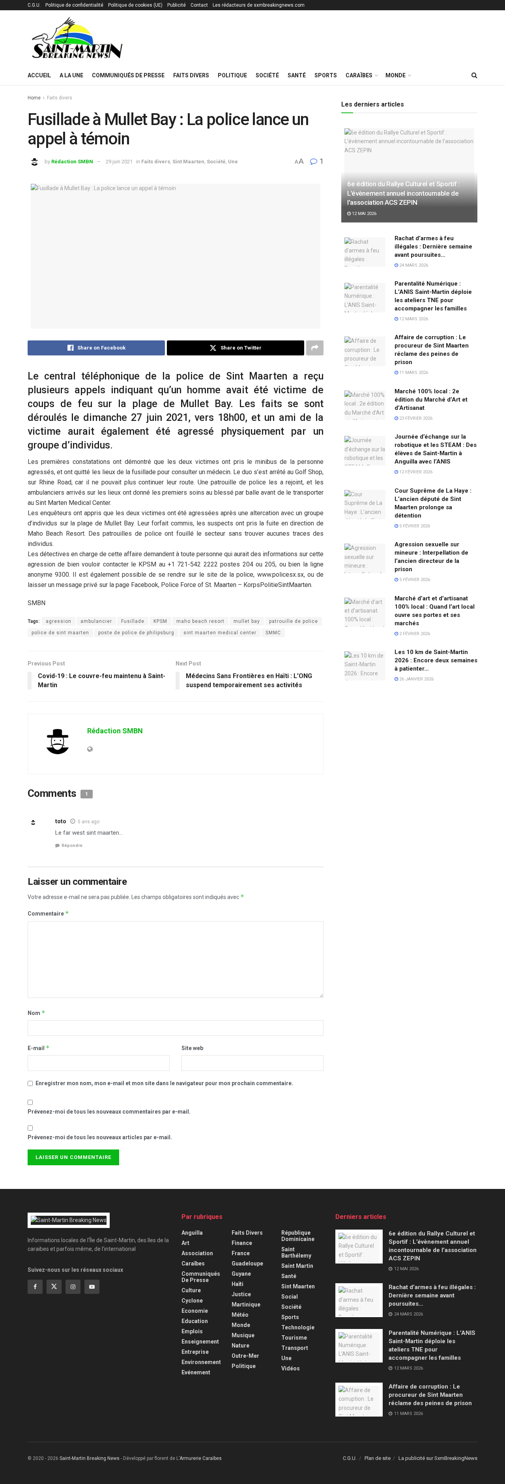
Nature (240, 1345)
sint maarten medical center (219, 632)
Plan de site (378, 1458)
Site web (192, 1048)
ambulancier (96, 621)
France (241, 1253)
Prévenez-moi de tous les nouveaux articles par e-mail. (100, 1137)
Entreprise (195, 1352)
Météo (240, 1315)
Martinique (246, 1304)
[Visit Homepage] (77, 38)
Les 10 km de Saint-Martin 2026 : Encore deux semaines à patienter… (436, 660)
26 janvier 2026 (416, 679)
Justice (241, 1294)
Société (267, 75)
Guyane (241, 1274)
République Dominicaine (297, 1236)
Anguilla (192, 1233)
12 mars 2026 (413, 318)
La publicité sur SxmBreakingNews (437, 1458)
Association (197, 1253)
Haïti (237, 1284)
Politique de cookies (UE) (135, 5)
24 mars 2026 (413, 265)
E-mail (39, 1048)
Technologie (297, 1327)
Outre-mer (245, 1356)
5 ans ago (88, 821)
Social (289, 1296)
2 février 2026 (414, 633)
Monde (395, 75)
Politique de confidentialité (74, 5)
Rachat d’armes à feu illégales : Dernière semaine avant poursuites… (433, 246)
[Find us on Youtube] (91, 1287)
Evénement (195, 1372)
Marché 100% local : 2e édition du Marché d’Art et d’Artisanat (431, 399)
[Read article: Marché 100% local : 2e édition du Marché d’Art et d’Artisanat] (365, 404)
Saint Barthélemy (296, 1252)
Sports (325, 75)
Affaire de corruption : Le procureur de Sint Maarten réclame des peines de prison (430, 1395)
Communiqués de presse (128, 75)
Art (185, 1243)
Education (194, 1321)
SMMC (273, 632)
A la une (71, 75)
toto (60, 821)
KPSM (160, 621)
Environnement (201, 1362)
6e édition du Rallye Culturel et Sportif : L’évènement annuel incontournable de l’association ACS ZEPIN (403, 193)
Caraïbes (359, 75)
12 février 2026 (415, 472)
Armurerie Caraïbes (201, 1458)
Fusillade (132, 621)
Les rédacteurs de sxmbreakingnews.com (259, 5)
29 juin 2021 (119, 161)
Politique (232, 75)
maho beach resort (200, 621)
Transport (294, 1348)
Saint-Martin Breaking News (90, 1458)
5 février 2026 (414, 526)
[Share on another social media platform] (315, 347)
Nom (36, 1013)
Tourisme (294, 1337)
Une (233, 161)
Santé (297, 75)
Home (34, 98)
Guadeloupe (247, 1263)
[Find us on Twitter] (54, 1287)
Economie (194, 1311)
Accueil (39, 75)
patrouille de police (293, 621)
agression (58, 621)
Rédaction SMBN (72, 161)
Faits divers (191, 75)
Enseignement (200, 1341)
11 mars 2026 (413, 372)
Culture (191, 1290)
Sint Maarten (188, 161)
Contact (199, 5)
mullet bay (247, 621)
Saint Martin (297, 1266)
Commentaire (48, 913)
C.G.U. (34, 5)
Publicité (176, 5)
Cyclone (192, 1300)
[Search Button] (474, 75)
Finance (242, 1243)
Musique (243, 1335)
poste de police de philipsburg (136, 632)
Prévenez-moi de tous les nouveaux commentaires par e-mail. (109, 1111)
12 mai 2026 (363, 213)
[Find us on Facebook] (35, 1287)
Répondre (72, 845)
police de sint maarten (60, 632)
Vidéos (290, 1368)
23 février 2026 (415, 418)
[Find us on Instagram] (72, 1287)
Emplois (192, 1331)
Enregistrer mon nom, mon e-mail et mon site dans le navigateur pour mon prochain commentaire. (164, 1083)
